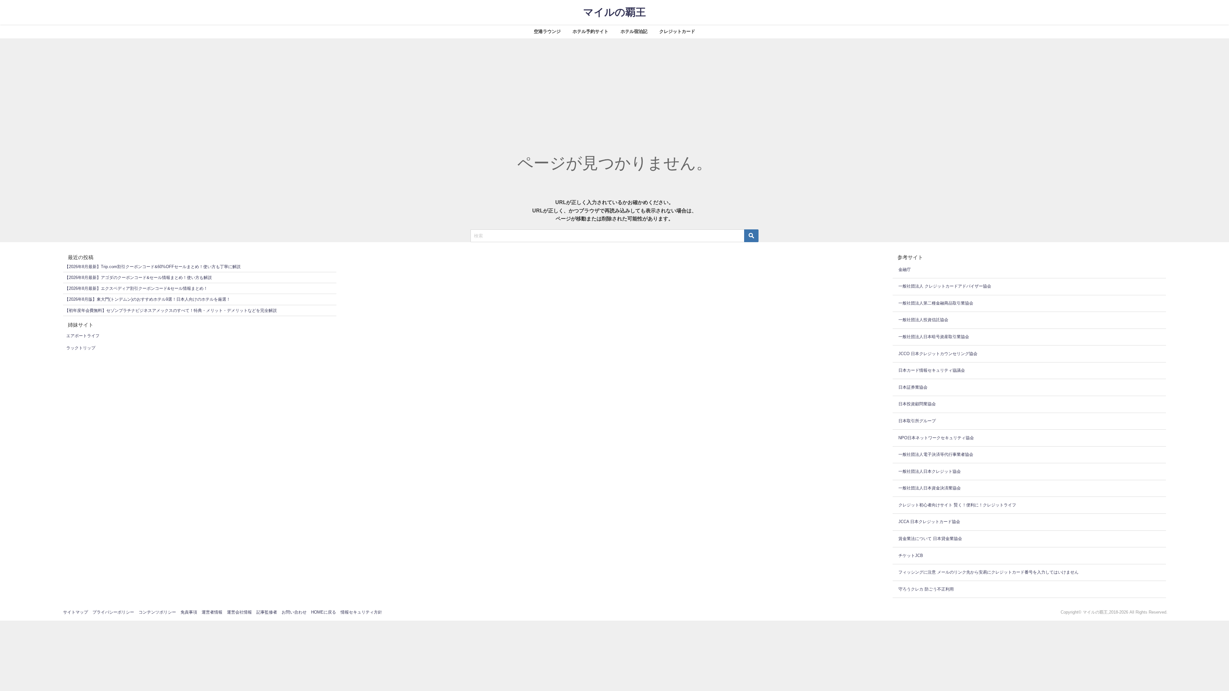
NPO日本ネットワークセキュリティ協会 (936, 437)
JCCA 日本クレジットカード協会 (929, 521)
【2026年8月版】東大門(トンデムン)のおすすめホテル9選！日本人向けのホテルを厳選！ (147, 299)
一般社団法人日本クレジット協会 (929, 471)
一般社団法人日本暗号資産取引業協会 (933, 336)
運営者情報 (212, 612)
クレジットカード (677, 31)
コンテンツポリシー (157, 612)
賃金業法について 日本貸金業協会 (930, 538)
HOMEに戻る (323, 612)
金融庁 (904, 269)
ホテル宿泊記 (634, 31)
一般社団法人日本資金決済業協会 (929, 488)
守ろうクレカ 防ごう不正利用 (926, 589)
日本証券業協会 (913, 387)
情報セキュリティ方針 (361, 612)
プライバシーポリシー (113, 612)
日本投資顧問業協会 (917, 403)
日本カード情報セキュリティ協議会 (931, 370)
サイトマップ (75, 612)
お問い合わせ (294, 612)
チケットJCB (910, 555)
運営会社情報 (239, 612)
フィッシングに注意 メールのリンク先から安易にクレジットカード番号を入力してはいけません (988, 572)
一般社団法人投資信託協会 (923, 319)
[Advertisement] (614, 86)
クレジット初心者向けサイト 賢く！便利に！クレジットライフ (957, 505)
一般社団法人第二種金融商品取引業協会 (935, 303)
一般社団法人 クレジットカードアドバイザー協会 (944, 286)
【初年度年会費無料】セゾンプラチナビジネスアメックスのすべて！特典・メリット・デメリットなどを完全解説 (171, 310)
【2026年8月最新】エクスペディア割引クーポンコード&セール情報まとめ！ (136, 288)
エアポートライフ (83, 335)
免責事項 (189, 612)
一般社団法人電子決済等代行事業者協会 (935, 454)
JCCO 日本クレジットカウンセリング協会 (937, 353)
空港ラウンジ (547, 31)
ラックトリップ (80, 348)
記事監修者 (266, 612)
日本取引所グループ (917, 420)
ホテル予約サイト (590, 31)
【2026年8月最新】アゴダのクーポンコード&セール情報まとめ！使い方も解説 (138, 277)
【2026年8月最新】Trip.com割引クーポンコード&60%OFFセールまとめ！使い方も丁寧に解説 (153, 266)
